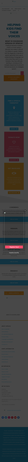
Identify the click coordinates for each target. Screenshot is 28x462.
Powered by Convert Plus (14, 252)
